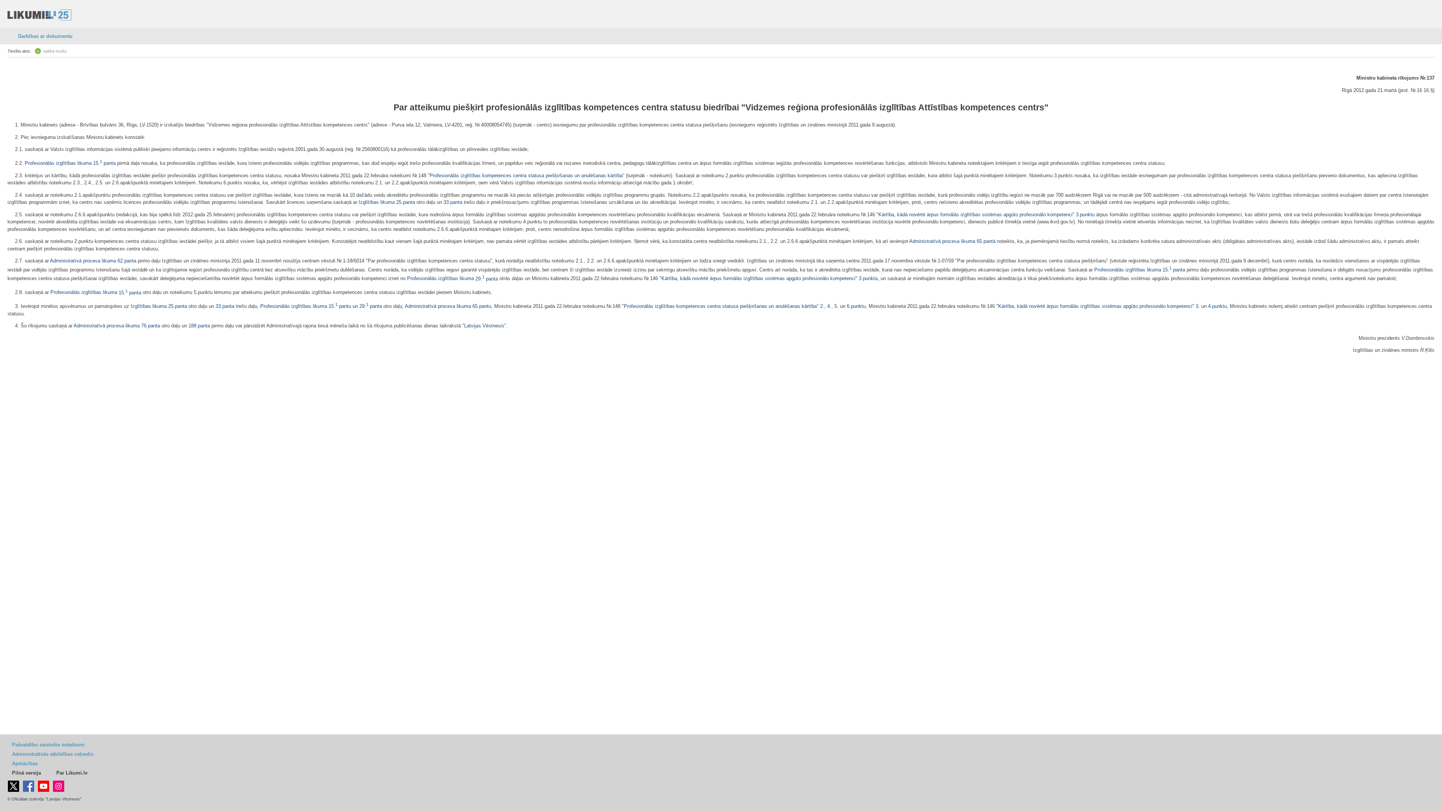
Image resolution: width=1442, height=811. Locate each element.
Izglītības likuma (377, 202)
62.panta (127, 261)
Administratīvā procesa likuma (942, 241)
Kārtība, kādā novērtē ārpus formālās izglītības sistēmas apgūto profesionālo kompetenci (975, 214)
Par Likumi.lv (71, 773)
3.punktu (1085, 214)
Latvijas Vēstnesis (484, 326)
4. (829, 306)
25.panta (405, 202)
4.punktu (1217, 306)
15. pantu (340, 306)
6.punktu (856, 306)
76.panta (150, 326)
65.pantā (986, 241)
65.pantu (481, 306)
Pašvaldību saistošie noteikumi (48, 745)
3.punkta (868, 279)
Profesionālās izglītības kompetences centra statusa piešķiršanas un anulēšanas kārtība (526, 175)
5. (837, 306)
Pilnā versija (26, 773)
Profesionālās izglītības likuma (58, 163)
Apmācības (25, 763)
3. (1198, 306)
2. (822, 306)
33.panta (452, 202)
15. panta (104, 163)
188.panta (199, 326)
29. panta (486, 279)
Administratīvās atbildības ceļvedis (53, 754)
